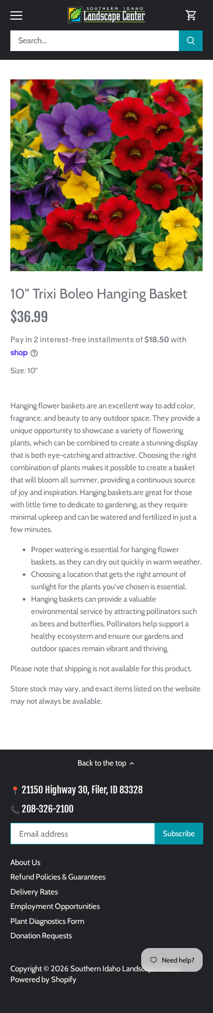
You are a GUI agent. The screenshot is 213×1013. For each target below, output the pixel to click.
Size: (18, 370)
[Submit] (191, 40)
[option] (106, 175)
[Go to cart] (191, 15)
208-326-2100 (47, 809)
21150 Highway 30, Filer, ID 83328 (82, 789)
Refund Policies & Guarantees (57, 877)
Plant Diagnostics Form (47, 921)
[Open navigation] (16, 15)
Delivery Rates (34, 891)
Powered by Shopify (43, 979)
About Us (25, 862)
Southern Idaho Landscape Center (125, 968)
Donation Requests (41, 935)
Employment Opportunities (55, 906)
